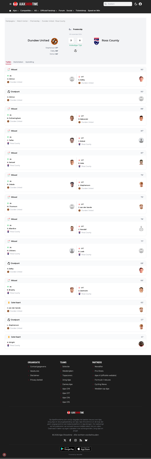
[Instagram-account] (75, 440)
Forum (62, 11)
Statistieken (18, 62)
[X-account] (65, 440)
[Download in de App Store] (83, 449)
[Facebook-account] (70, 440)
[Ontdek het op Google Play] (67, 449)
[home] (10, 11)
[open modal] (140, 4)
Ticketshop (81, 11)
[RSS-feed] (80, 440)
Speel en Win (94, 11)
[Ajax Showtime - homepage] (25, 4)
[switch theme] (135, 4)
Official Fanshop (47, 11)
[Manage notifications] (4, 454)
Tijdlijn (8, 62)
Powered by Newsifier (75, 454)
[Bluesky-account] (86, 440)
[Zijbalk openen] (10, 4)
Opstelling (29, 62)
